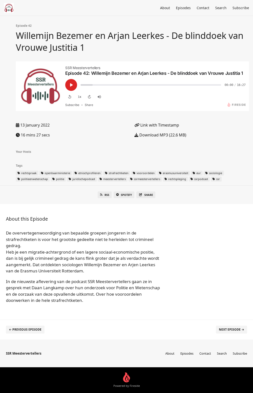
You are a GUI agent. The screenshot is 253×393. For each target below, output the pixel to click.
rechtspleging (177, 179)
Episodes (183, 7)
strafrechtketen (118, 173)
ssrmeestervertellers (146, 179)
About (165, 7)
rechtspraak (29, 173)
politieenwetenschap (34, 179)
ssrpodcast (200, 179)
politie (59, 179)
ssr (217, 179)
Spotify (126, 195)
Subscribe (240, 7)
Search (221, 7)
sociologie (215, 173)
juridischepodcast (83, 179)
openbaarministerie (57, 173)
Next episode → (231, 329)
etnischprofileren (89, 173)
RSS (107, 195)
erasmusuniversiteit (175, 173)
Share (148, 195)
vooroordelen (145, 173)
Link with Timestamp (159, 125)
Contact (203, 7)
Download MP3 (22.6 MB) (162, 135)
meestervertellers (114, 179)
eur (198, 173)
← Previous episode (25, 329)
